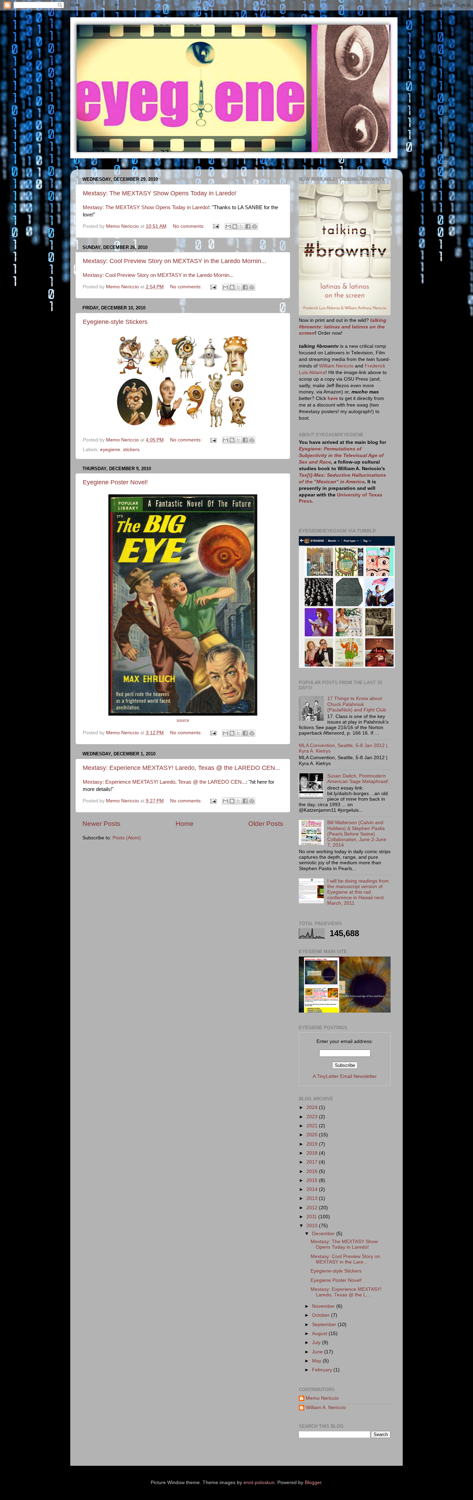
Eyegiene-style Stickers (115, 321)
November (324, 1306)
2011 (312, 1216)
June (318, 1351)
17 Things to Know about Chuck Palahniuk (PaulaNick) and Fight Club (356, 704)
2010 (312, 1225)
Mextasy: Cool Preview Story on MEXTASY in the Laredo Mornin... (174, 261)
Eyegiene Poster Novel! (115, 482)
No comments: (189, 226)
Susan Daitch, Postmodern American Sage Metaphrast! (358, 778)
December (324, 1233)
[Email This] (228, 226)
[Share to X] (241, 226)
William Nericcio (336, 366)
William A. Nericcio (326, 1407)
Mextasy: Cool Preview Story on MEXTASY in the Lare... (345, 1259)
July (317, 1342)
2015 (312, 1180)
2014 (312, 1189)
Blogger (313, 1482)
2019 (312, 1144)
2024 (312, 1107)
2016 (312, 1171)
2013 (312, 1198)
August (320, 1333)
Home (185, 823)
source (183, 720)
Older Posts (265, 823)
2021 (312, 1125)
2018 (312, 1153)
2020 (312, 1134)
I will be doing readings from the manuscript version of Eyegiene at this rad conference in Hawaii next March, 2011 (358, 892)
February (322, 1369)
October (321, 1315)
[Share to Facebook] (247, 226)
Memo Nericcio (322, 1398)
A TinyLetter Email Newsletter (345, 1076)
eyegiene (110, 449)
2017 (312, 1162)
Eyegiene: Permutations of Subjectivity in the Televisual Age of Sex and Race (341, 455)
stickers (131, 449)
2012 (312, 1207)
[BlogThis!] (234, 226)
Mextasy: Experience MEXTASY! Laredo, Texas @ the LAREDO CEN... (181, 767)
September (325, 1324)
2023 (312, 1116)
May (317, 1360)
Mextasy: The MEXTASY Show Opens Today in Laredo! (160, 193)
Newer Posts (101, 823)
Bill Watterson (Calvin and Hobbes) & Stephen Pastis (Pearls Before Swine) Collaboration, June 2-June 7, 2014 (356, 834)
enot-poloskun (259, 1482)
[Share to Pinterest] (254, 226)
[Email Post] (216, 226)
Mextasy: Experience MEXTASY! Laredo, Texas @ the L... (346, 1292)
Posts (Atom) (127, 837)
